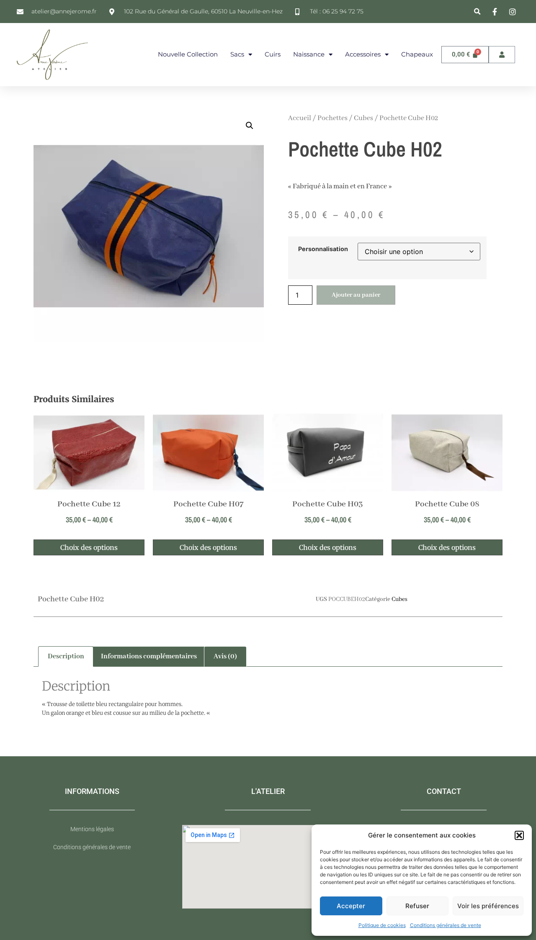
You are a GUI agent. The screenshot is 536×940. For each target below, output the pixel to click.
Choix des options (89, 547)
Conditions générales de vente (445, 925)
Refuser (417, 906)
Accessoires (363, 54)
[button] (519, 835)
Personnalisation (323, 249)
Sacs (237, 54)
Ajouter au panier (356, 295)
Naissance (309, 54)
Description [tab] (66, 656)
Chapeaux (417, 54)
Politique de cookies (382, 925)
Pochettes (332, 118)
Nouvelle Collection (188, 54)
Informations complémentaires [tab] (149, 656)
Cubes (363, 118)
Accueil (299, 118)
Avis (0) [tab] (225, 656)
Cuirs (273, 54)
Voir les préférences (488, 906)
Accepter (351, 906)
